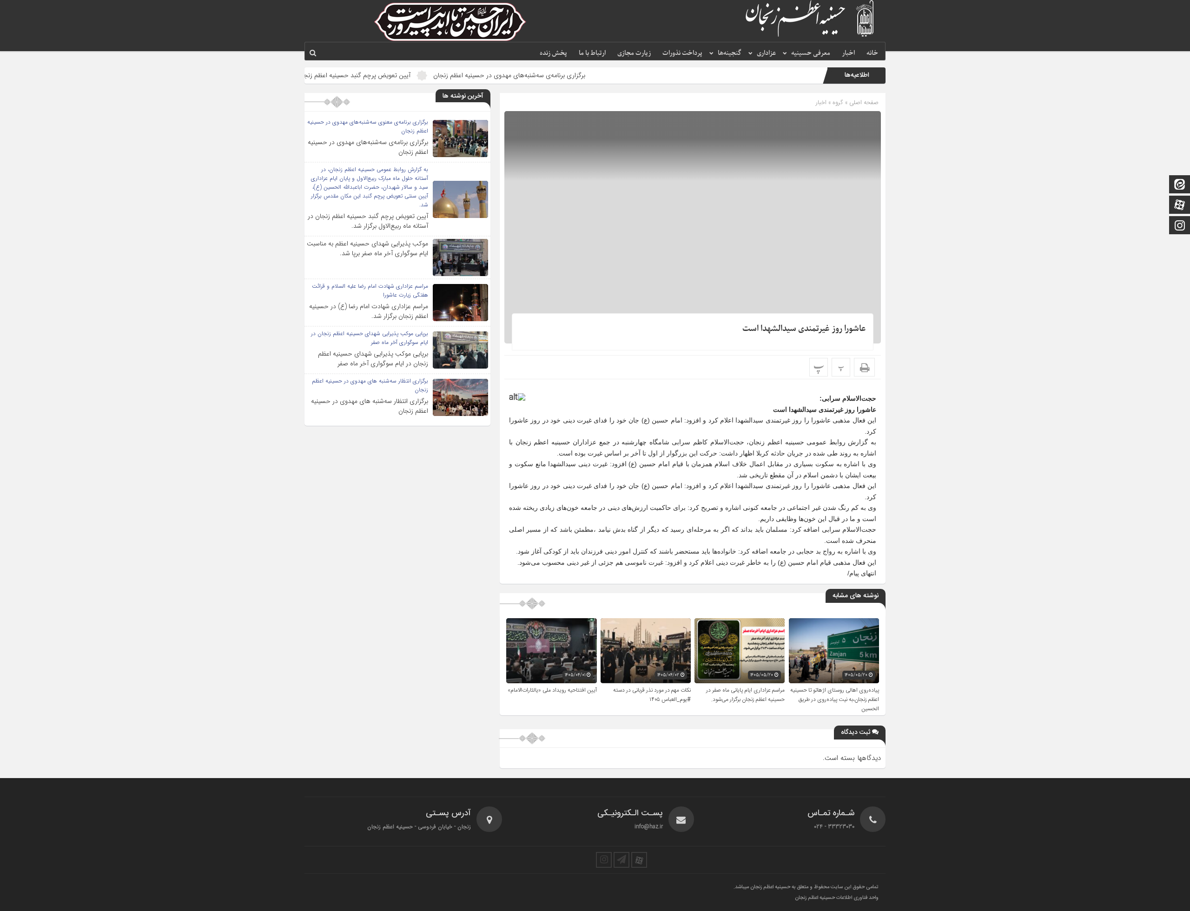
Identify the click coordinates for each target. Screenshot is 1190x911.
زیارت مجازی (634, 53)
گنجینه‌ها (729, 53)
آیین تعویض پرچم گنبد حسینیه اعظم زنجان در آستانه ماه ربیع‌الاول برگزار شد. (358, 75)
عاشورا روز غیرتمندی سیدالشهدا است (804, 329)
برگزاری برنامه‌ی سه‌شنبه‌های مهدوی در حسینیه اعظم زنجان (557, 75)
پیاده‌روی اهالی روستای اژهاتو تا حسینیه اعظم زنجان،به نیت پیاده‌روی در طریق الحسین (834, 699)
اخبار (848, 53)
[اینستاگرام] (1179, 226)
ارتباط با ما (592, 53)
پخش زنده (553, 53)
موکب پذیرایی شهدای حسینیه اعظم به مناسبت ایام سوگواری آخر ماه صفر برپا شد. (367, 248)
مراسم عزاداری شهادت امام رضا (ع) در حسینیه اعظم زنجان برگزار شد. (368, 311)
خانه (872, 53)
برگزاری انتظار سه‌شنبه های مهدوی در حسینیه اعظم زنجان (369, 406)
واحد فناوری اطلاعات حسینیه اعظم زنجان (837, 898)
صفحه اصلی (863, 102)
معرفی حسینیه (810, 53)
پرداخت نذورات (682, 53)
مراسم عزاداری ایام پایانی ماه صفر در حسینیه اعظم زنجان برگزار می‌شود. (745, 695)
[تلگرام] (621, 860)
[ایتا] (1179, 185)
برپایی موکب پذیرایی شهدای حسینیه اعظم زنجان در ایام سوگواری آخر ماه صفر (373, 359)
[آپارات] (1179, 206)
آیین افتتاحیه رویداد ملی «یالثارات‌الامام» (552, 690)
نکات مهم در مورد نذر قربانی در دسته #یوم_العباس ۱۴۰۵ (652, 695)
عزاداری (766, 53)
